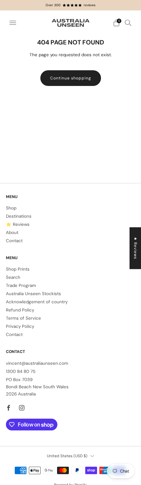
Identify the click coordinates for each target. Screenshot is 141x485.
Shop (11, 208)
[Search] (128, 22)
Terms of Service (23, 318)
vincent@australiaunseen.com (37, 363)
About (12, 232)
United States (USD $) (67, 456)
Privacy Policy (20, 326)
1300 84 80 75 (20, 371)
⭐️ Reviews (18, 224)
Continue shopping (70, 78)
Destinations (18, 216)
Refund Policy (20, 310)
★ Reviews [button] (135, 248)
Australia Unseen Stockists (33, 293)
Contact (14, 240)
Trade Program (21, 285)
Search (13, 277)
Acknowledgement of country (37, 302)
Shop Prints (18, 269)
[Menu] (13, 23)
